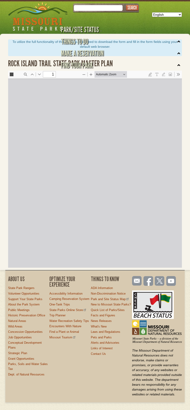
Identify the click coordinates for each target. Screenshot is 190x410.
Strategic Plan (17, 353)
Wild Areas (15, 326)
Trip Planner (57, 315)
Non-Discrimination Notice (108, 293)
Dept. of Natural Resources (26, 374)
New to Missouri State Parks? (111, 304)
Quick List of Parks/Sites (108, 310)
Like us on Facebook (148, 281)
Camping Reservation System (69, 299)
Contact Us (98, 354)
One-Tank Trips (59, 304)
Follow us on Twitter (159, 281)
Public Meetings (19, 310)
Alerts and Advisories (105, 342)
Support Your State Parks (25, 299)
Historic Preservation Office (26, 315)
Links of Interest (102, 348)
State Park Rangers (21, 288)
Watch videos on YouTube (171, 281)
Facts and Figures (103, 315)
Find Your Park (77, 65)
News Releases (101, 321)
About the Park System (24, 304)
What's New (99, 326)
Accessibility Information (65, 293)
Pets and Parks (101, 337)
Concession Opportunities (25, 332)
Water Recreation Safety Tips (69, 321)
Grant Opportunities (21, 358)
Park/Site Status (80, 29)
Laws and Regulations (105, 332)
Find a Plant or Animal (64, 332)
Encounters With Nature (65, 326)
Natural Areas (17, 321)
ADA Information (102, 288)
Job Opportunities (20, 337)
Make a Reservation (82, 53)
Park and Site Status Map (108, 299)
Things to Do (74, 41)
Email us (136, 281)
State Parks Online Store (66, 310)
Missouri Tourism (60, 337)
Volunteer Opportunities (23, 293)
